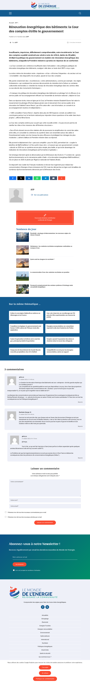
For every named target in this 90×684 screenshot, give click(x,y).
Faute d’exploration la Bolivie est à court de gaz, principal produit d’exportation (25, 339)
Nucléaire (45, 643)
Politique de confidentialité (45, 679)
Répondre (80, 402)
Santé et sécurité (45, 653)
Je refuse (45, 673)
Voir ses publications (41, 195)
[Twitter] (47, 607)
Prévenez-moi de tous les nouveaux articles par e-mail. (25, 517)
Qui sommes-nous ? (45, 657)
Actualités (45, 615)
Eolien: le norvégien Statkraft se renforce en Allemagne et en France (25, 314)
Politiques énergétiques (45, 646)
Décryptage (45, 618)
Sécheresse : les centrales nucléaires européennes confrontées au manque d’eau (51, 247)
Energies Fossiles (45, 626)
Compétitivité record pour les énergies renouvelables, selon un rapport (60, 350)
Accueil (11, 23)
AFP (16, 23)
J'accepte (45, 667)
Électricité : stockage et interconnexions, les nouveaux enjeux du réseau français (50, 234)
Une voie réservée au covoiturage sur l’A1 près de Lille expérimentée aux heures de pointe (61, 315)
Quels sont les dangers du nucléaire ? (42, 259)
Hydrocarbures (45, 636)
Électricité (45, 622)
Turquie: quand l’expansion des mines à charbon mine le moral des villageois (60, 339)
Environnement (45, 632)
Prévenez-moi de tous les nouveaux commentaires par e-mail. (27, 512)
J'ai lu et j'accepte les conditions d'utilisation (27, 570)
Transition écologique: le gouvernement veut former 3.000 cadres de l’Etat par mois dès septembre (25, 328)
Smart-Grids (45, 650)
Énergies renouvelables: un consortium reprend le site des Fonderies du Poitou (60, 327)
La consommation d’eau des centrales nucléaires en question (49, 272)
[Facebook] (43, 607)
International (45, 639)
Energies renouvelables (45, 629)
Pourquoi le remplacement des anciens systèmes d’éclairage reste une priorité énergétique (51, 286)
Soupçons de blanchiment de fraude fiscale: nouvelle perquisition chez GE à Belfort (25, 350)
